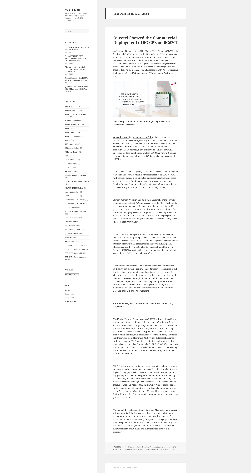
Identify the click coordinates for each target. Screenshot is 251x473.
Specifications (70, 241)
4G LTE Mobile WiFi (72, 124)
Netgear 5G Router (72, 218)
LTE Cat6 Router (71, 208)
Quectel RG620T (121, 137)
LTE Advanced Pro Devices (75, 200)
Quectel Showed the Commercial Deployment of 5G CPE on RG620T (145, 40)
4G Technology (70, 144)
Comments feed (70, 298)
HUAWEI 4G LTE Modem (74, 188)
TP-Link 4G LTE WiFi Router (75, 245)
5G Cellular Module (72, 148)
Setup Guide (69, 237)
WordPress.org (70, 302)
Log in (67, 290)
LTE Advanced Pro (72, 196)
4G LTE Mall (72, 9)
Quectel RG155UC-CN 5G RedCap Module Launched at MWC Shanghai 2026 (75, 58)
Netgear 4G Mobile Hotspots (75, 211)
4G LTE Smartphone (72, 132)
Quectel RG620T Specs (167, 449)
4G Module (69, 140)
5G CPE (173, 447)
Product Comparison (72, 230)
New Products (70, 226)
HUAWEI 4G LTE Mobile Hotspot (77, 182)
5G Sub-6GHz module (142, 137)
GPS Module (69, 168)
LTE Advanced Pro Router (74, 204)
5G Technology (70, 164)
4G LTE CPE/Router (72, 120)
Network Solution (71, 222)
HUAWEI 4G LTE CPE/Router (75, 175)
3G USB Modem (70, 106)
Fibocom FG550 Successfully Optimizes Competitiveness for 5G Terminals (76, 69)
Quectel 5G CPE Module (122, 449)
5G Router (68, 156)
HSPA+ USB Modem (72, 171)
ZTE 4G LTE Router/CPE (73, 253)
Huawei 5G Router (72, 192)
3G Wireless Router (72, 110)
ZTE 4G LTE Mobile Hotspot (75, 249)
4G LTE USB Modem (72, 136)
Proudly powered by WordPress (125, 468)
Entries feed (69, 294)
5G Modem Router (71, 152)
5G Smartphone (70, 160)
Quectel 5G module (122, 146)
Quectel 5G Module (72, 233)
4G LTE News (70, 128)
